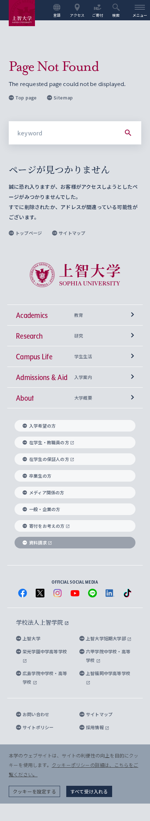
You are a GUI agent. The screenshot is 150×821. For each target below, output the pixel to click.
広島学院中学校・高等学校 (45, 677)
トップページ (28, 233)
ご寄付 (97, 14)
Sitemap (63, 97)
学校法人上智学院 (40, 622)
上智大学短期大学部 (106, 638)
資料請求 (38, 542)
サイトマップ (72, 233)
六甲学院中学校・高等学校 (108, 655)
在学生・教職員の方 (49, 442)
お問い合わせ (36, 714)
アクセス (77, 14)
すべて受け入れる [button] (89, 791)
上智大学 (31, 638)
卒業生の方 (40, 476)
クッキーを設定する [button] (34, 791)
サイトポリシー (38, 727)
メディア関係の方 (46, 492)
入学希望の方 (42, 425)
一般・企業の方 (44, 509)
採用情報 (95, 727)
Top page (26, 97)
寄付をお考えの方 (47, 526)
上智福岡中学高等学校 (108, 673)
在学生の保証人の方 (49, 459)
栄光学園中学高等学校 (45, 651)
